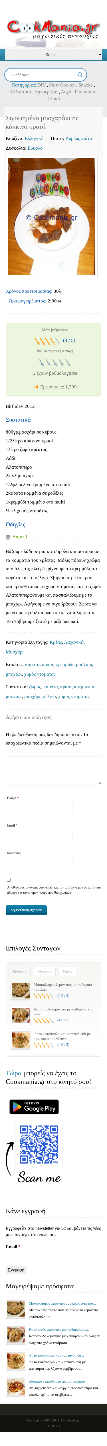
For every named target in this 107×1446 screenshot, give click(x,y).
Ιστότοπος (14, 853)
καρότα (32, 664)
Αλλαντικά (20, 92)
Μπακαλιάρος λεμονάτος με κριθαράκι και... (62, 1303)
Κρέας (56, 642)
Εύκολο (35, 148)
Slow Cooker (62, 85)
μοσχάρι (84, 664)
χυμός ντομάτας (40, 674)
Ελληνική (34, 138)
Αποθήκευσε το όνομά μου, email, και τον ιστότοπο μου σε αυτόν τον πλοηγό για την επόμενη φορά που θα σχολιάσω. (54, 890)
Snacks (85, 85)
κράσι (47, 664)
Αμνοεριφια (46, 92)
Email (12, 825)
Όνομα (13, 798)
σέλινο (49, 696)
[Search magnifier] (80, 75)
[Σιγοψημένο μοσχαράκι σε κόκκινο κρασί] (52, 216)
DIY (41, 85)
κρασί (66, 686)
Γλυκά (53, 98)
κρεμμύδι (65, 664)
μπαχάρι (14, 674)
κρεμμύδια (84, 686)
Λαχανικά (74, 642)
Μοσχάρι (15, 652)
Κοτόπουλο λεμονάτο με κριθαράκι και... (59, 1329)
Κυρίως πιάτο (78, 138)
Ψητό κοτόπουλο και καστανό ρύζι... (56, 1355)
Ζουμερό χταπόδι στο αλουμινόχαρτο (57, 1381)
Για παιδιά (85, 92)
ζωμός (35, 686)
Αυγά (66, 92)
